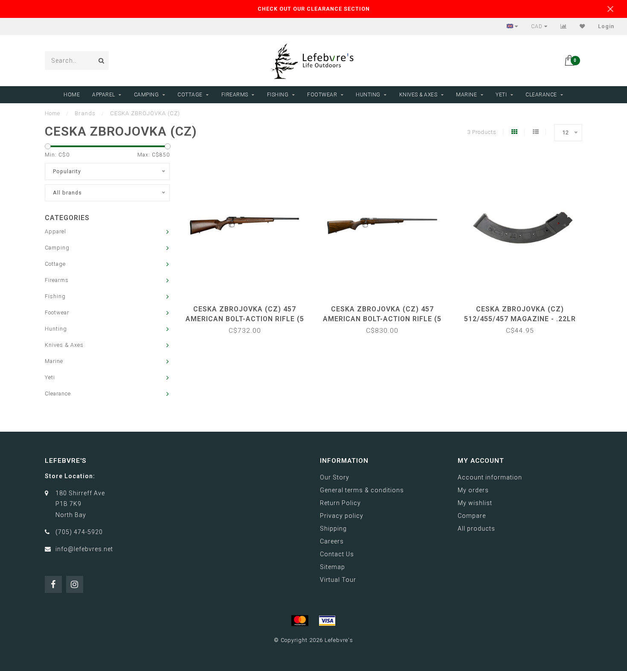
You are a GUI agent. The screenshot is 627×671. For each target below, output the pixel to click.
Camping (146, 95)
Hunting (368, 95)
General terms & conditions (362, 490)
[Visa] (327, 620)
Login (606, 26)
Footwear (322, 95)
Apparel (103, 95)
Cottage (190, 95)
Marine (466, 95)
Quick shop (249, 306)
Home (72, 95)
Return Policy (340, 503)
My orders (473, 490)
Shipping (333, 528)
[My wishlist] (582, 26)
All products (476, 528)
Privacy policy (341, 515)
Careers (332, 541)
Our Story (334, 477)
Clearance (541, 95)
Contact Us (337, 554)
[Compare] (563, 26)
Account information (490, 477)
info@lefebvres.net (84, 549)
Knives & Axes (418, 95)
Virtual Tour (338, 579)
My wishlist (475, 503)
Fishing (278, 95)
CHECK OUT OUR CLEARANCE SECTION (314, 9)
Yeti (501, 95)
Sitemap (332, 567)
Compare (472, 515)
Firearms (234, 95)
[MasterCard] (300, 620)
